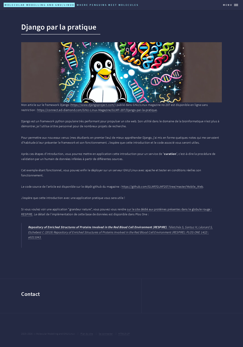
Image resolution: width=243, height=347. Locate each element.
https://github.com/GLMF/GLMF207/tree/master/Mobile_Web (162, 186)
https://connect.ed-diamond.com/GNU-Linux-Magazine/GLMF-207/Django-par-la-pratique (97, 110)
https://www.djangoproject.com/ (93, 105)
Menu (228, 4)
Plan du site (87, 333)
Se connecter (106, 333)
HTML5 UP (124, 333)
